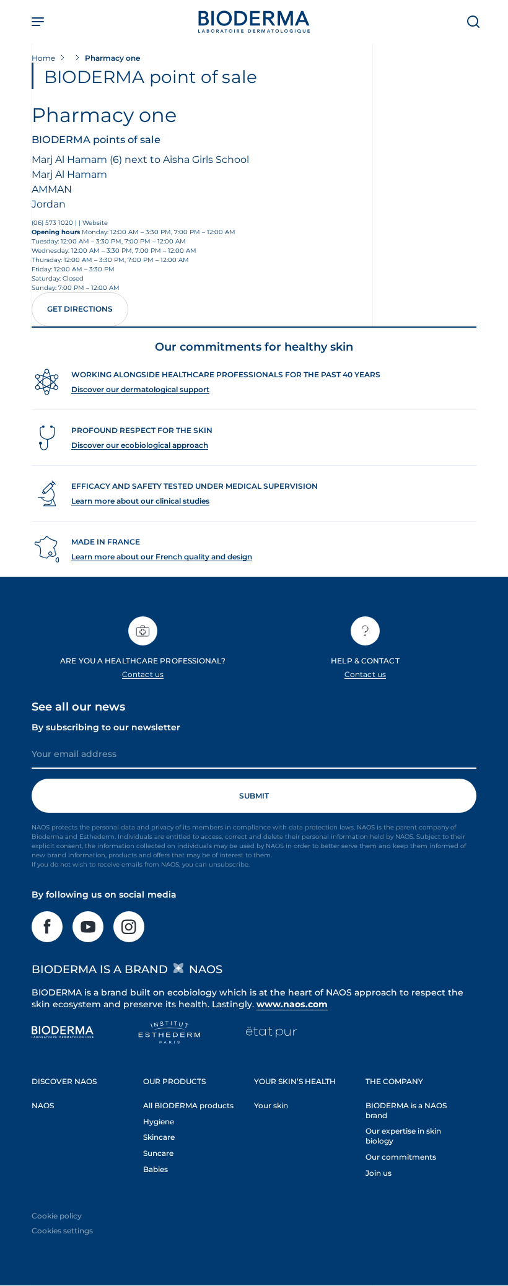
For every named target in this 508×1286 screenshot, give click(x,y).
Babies (155, 1169)
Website (95, 223)
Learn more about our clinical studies (140, 500)
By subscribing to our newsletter (106, 727)
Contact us (143, 674)
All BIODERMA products (188, 1105)
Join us (379, 1173)
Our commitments (401, 1156)
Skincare (159, 1137)
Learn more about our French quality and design (161, 556)
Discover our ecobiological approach (139, 445)
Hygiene (158, 1121)
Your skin (271, 1105)
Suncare (158, 1153)
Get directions (80, 308)
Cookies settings (62, 1230)
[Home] (254, 21)
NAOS (43, 1105)
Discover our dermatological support (140, 389)
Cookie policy (57, 1215)
